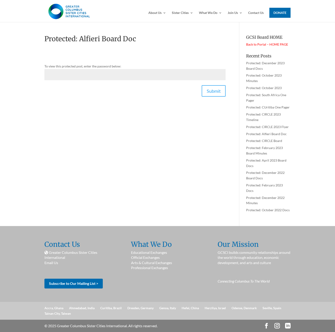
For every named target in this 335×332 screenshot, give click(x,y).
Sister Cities (180, 13)
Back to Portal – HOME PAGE (267, 44)
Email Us (51, 262)
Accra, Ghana (53, 308)
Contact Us (256, 13)
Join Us (233, 13)
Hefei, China (190, 308)
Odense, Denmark (244, 308)
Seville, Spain (272, 308)
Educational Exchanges (149, 252)
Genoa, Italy (167, 308)
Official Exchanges (145, 257)
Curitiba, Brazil (111, 308)
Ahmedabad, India (82, 308)
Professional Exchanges (149, 267)
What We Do (208, 13)
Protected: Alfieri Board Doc (266, 134)
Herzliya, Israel (215, 308)
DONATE (279, 13)
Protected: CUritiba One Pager (268, 107)
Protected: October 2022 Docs (268, 210)
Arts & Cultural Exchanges (151, 262)
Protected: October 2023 (264, 88)
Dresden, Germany (140, 308)
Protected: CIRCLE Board (264, 141)
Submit (214, 91)
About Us (155, 13)
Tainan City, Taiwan (57, 313)
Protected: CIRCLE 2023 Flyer (267, 127)
